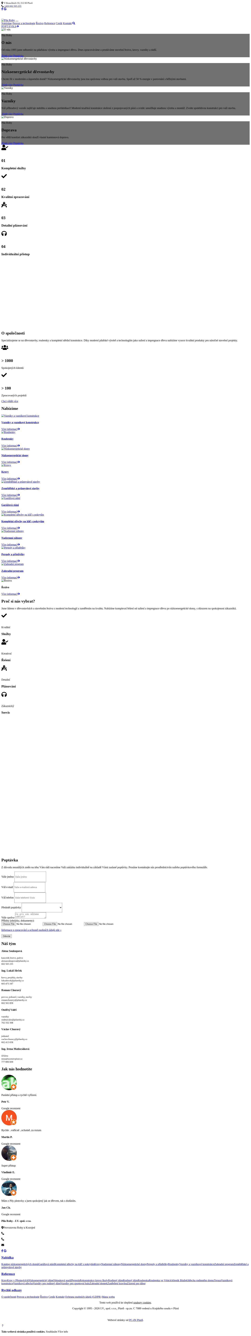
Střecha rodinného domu (200, 1280)
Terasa (217, 1280)
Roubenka (143, 1280)
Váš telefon (7, 897)
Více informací (9, 593)
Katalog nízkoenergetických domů (19, 1264)
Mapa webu (108, 1296)
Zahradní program (224, 1264)
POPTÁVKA (8, 26)
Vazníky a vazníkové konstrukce (196, 1264)
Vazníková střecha (23, 1283)
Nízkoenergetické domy (134, 1264)
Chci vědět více (9, 401)
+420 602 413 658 (14, 1239)
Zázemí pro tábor (136, 1283)
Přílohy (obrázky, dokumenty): (17, 920)
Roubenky (173, 1264)
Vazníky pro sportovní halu (75, 1283)
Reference (49, 23)
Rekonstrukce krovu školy (94, 1280)
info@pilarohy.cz (13, 1245)
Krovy (97, 1264)
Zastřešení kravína (117, 1283)
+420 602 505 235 (12, 6)
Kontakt (67, 23)
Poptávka (18, 55)
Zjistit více (7, 55)
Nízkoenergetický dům (40, 1280)
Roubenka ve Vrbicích (161, 1280)
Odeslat (6, 936)
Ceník (59, 23)
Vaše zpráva (7, 917)
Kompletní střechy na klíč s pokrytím (74, 1264)
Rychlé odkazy (11, 1290)
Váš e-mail (7, 887)
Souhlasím (51, 1331)
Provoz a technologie (23, 23)
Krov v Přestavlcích (17, 1280)
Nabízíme (6, 23)
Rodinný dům (115, 1280)
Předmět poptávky (11, 907)
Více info (63, 1331)
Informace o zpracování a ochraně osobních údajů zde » (31, 930)
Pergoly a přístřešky (157, 1264)
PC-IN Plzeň (136, 1320)
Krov (4, 1280)
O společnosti (8, 1296)
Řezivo (40, 23)
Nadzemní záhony (111, 1264)
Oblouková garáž (62, 1280)
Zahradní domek (98, 1283)
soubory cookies (142, 1302)
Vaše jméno (7, 876)
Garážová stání (46, 1264)
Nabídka (7, 1257)
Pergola (76, 1280)
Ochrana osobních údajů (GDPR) (83, 1296)
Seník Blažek (180, 1280)
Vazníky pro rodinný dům (46, 1283)
